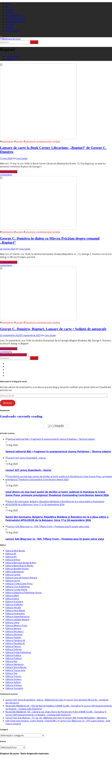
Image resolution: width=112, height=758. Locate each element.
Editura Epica (12, 598)
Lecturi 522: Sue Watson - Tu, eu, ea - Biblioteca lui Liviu (33, 717)
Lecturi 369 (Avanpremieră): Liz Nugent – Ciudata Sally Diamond (38, 714)
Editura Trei (11, 673)
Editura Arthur (12, 559)
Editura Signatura (14, 664)
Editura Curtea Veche (16, 589)
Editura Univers (13, 679)
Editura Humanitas (15, 613)
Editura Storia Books (15, 667)
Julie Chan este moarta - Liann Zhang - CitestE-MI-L (31, 720)
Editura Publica (13, 655)
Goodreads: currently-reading (21, 416)
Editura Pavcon (13, 646)
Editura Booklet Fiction (17, 568)
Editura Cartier (13, 574)
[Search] (1, 36)
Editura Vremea (13, 685)
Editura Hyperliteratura (17, 616)
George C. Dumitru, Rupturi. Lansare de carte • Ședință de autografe (53, 329)
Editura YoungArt (14, 688)
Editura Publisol (13, 658)
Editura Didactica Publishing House (23, 592)
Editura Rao (11, 661)
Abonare (7, 402)
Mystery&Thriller (14, 15)
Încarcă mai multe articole (13, 354)
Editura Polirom (13, 649)
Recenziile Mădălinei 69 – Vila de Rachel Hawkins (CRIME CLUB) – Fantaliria (43, 705)
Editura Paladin (13, 637)
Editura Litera (12, 622)
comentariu (6, 174)
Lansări (19, 141)
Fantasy (9, 9)
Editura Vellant (13, 682)
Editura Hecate (13, 607)
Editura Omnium (14, 634)
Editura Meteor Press (16, 625)
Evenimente (7, 141)
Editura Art (11, 556)
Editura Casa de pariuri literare (21, 577)
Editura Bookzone (14, 571)
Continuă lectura (8, 171)
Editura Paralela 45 (15, 643)
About (8, 3)
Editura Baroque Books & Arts (20, 562)
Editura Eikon (12, 595)
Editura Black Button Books (19, 565)
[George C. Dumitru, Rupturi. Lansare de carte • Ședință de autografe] (38, 319)
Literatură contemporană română (42, 141)
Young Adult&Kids (14, 21)
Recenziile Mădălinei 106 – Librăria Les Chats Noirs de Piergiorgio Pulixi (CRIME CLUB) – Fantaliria (54, 711)
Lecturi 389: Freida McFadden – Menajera (86, 717)
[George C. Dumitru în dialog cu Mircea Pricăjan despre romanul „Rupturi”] (38, 228)
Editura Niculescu (14, 631)
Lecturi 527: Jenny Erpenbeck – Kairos (28, 470)
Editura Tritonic (13, 676)
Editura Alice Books (15, 550)
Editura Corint (12, 580)
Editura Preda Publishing (18, 652)
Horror (9, 12)
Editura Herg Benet (15, 610)
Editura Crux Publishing (17, 586)
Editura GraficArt (14, 604)
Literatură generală (15, 18)
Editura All (10, 553)
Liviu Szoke (21, 158)
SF (6, 6)
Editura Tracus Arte (15, 670)
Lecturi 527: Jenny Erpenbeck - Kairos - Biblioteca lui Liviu (34, 699)
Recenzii (9, 24)
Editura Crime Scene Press (19, 583)
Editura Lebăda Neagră (17, 619)
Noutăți (9, 27)
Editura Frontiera (14, 601)
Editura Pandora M (15, 640)
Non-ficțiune (11, 30)
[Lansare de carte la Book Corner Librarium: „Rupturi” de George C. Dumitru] (38, 138)
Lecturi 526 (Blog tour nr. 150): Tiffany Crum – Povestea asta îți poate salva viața (54, 538)
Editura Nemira (13, 628)
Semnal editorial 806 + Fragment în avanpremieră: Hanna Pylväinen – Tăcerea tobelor (58, 451)
